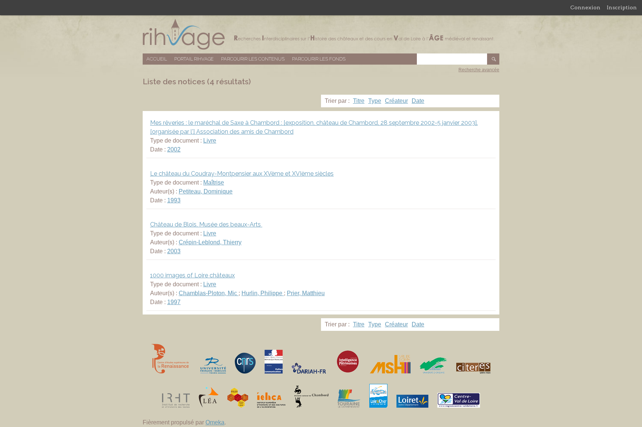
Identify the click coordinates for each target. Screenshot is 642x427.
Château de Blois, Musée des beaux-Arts (206, 224)
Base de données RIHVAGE (321, 34)
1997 (174, 302)
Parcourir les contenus (253, 59)
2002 (174, 149)
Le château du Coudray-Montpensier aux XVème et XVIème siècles (242, 173)
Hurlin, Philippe (262, 293)
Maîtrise (213, 182)
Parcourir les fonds (319, 59)
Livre (209, 140)
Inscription (622, 7)
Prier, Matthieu (306, 293)
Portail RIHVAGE (194, 59)
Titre (358, 101)
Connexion (585, 7)
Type (374, 101)
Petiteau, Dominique (206, 191)
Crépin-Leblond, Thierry (210, 242)
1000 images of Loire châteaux (192, 275)
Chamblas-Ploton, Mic (209, 293)
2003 (174, 251)
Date (418, 101)
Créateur (396, 101)
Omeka (214, 422)
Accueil (156, 59)
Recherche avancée (478, 69)
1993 (174, 200)
